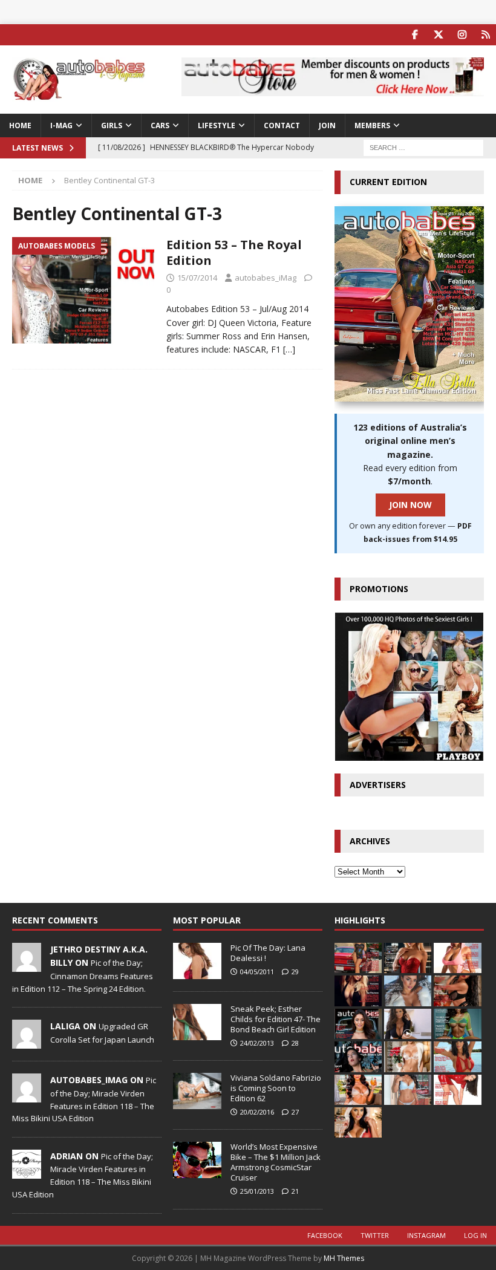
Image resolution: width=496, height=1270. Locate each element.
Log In (475, 1235)
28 (295, 1042)
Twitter (375, 1235)
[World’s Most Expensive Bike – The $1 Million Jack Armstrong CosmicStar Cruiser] (197, 1160)
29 (295, 971)
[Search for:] (423, 147)
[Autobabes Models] (83, 290)
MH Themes (344, 1258)
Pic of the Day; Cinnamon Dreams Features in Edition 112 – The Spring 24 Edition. (82, 975)
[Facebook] (414, 34)
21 (295, 1191)
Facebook (324, 1235)
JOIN (327, 125)
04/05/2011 (257, 971)
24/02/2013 (257, 1042)
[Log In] (485, 34)
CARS (160, 125)
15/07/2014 (197, 277)
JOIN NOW (410, 504)
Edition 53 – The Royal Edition (234, 252)
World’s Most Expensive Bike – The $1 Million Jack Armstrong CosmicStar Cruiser (275, 1162)
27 (295, 1111)
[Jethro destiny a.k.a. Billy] (26, 965)
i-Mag (61, 125)
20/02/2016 (257, 1111)
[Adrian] (26, 1172)
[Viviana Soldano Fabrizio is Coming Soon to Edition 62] (197, 1091)
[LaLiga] (26, 1042)
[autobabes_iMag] (26, 1096)
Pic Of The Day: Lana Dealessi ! (267, 952)
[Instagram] (461, 34)
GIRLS (111, 125)
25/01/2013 (257, 1191)
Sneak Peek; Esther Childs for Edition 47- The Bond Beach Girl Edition (275, 1019)
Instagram (426, 1235)
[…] (289, 349)
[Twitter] (438, 34)
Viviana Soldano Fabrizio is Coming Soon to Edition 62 (275, 1088)
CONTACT (282, 125)
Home (20, 125)
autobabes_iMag (265, 277)
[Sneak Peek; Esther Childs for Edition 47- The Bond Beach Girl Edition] (197, 1022)
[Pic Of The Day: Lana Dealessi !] (197, 961)
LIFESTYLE (216, 125)
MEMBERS (372, 125)
